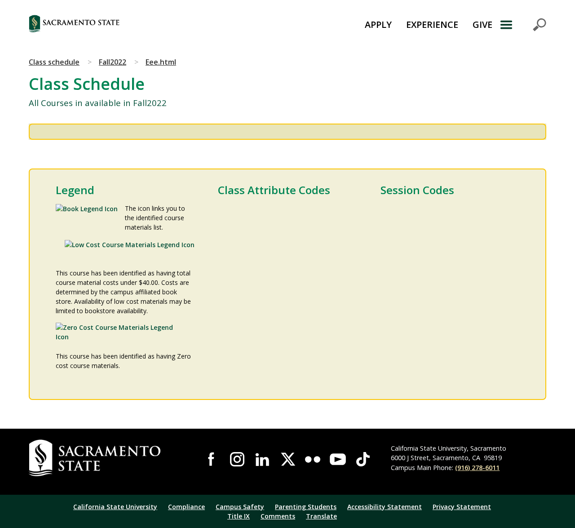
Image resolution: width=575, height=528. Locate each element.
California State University (115, 506)
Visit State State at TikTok (363, 459)
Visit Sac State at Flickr (312, 459)
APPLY (378, 24)
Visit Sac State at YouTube (337, 459)
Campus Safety (240, 506)
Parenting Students (305, 506)
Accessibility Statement (384, 506)
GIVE (482, 24)
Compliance (186, 506)
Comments (278, 516)
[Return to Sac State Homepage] (119, 25)
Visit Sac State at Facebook (212, 459)
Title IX (238, 516)
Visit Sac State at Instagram (237, 459)
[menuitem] (378, 24)
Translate (321, 516)
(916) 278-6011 (477, 467)
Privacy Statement (462, 506)
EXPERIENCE (432, 24)
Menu (523, 24)
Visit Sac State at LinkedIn (262, 459)
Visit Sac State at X (287, 459)
